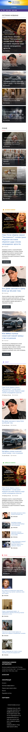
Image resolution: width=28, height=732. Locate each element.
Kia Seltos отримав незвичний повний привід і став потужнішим (13, 82)
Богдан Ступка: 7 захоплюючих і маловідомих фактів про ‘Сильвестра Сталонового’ (13, 142)
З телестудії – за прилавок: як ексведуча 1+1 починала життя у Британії (13, 159)
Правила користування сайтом (9, 688)
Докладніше (6, 262)
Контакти (4, 683)
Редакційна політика (6, 693)
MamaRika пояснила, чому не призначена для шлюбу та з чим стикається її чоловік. (13, 569)
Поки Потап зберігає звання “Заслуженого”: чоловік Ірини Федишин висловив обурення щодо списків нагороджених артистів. (13, 42)
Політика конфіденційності (8, 685)
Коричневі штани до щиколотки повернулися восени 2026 (13, 99)
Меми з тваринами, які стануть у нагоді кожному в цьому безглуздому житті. (12, 652)
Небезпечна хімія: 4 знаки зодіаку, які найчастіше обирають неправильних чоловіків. (14, 632)
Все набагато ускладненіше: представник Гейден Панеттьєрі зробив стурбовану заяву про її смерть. (13, 592)
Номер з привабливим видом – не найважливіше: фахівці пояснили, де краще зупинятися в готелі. (13, 613)
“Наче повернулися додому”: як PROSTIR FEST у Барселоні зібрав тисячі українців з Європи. (13, 116)
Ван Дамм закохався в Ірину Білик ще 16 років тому (12, 65)
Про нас (4, 690)
